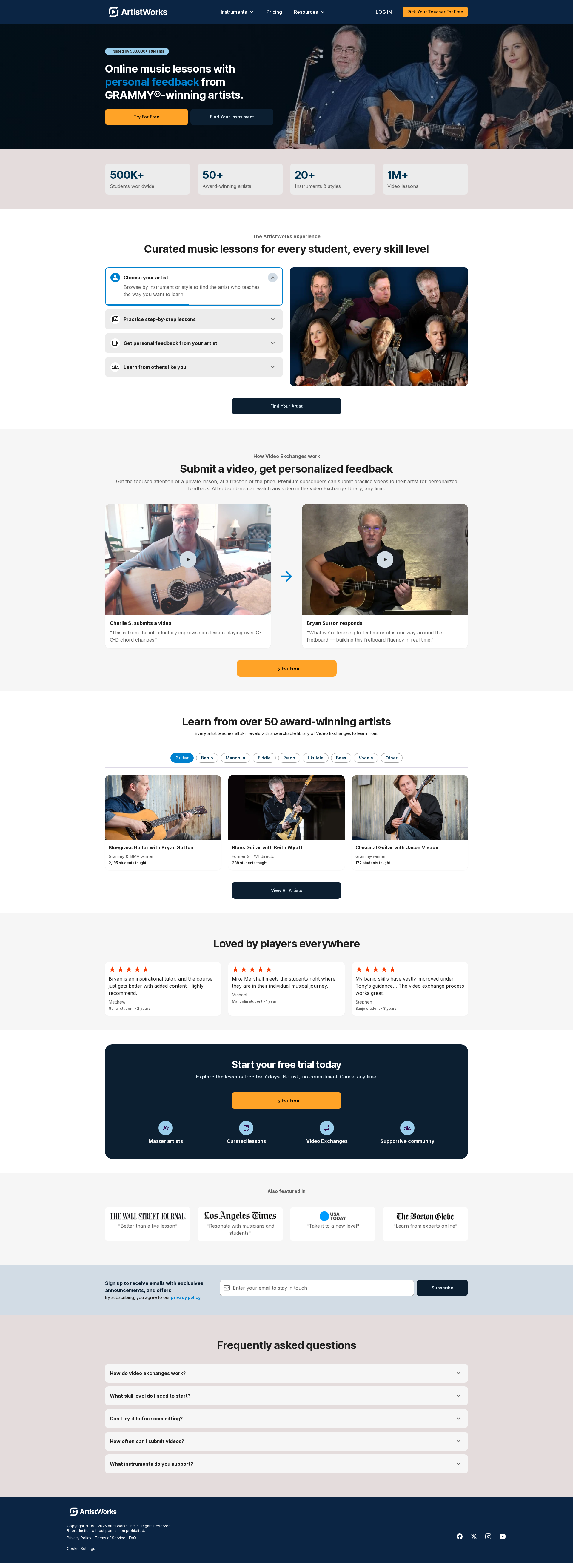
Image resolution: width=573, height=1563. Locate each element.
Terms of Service (110, 1538)
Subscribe (442, 1287)
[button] (188, 559)
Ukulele (316, 757)
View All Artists (286, 890)
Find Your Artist (286, 406)
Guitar (182, 757)
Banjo (207, 757)
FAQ (132, 1538)
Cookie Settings (81, 1548)
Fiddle (264, 757)
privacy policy (186, 1297)
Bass (341, 757)
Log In (384, 12)
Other (392, 757)
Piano (289, 757)
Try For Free (146, 116)
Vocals (366, 757)
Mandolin (235, 757)
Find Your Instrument (232, 116)
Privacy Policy (79, 1538)
